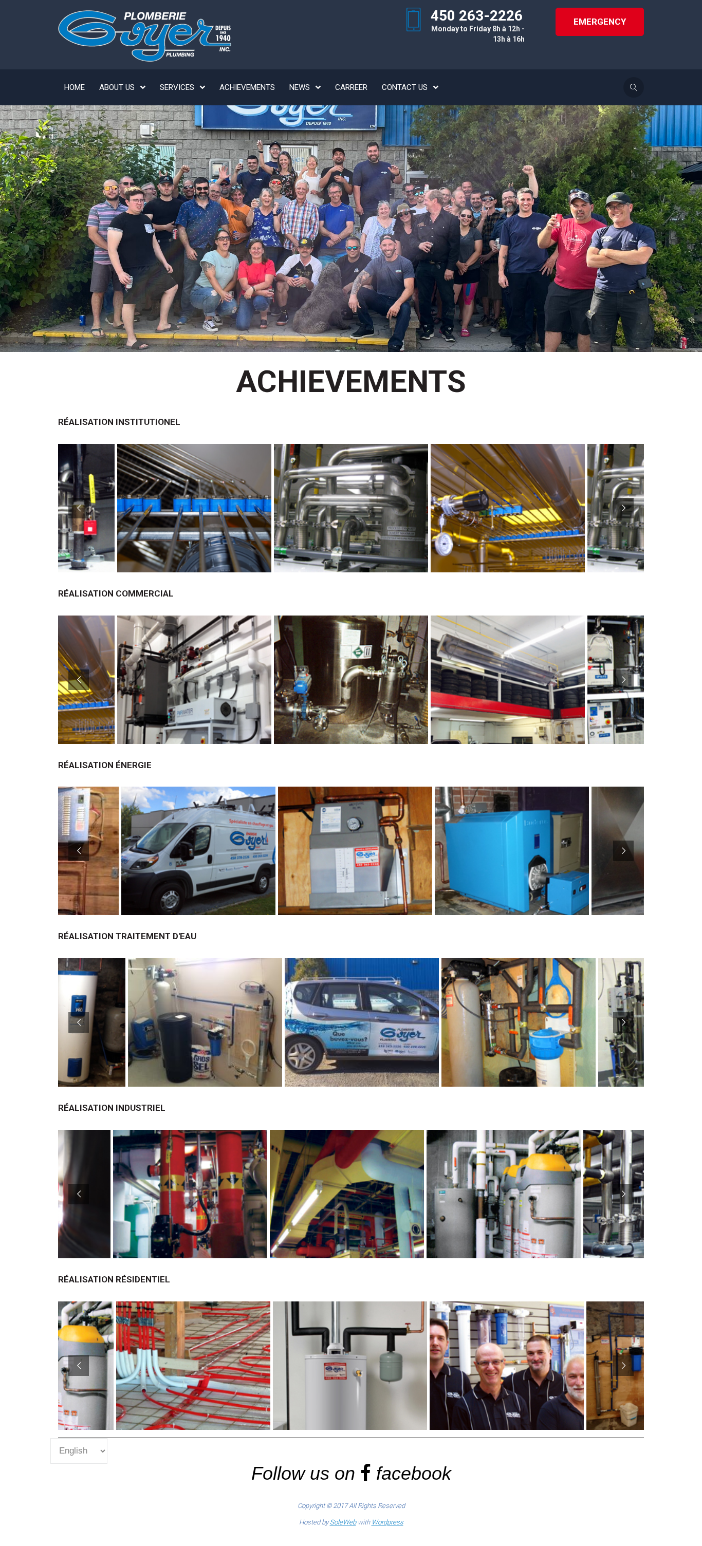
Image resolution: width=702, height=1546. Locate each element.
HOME (74, 87)
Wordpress (387, 1522)
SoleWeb (343, 1522)
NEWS (299, 87)
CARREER (351, 87)
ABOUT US (117, 87)
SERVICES (177, 87)
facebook (413, 1473)
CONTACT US (405, 87)
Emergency (600, 21)
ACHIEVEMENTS (247, 87)
